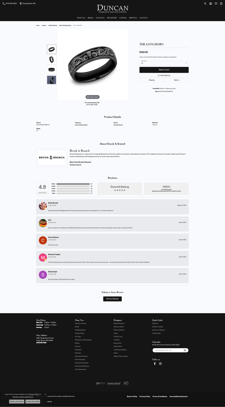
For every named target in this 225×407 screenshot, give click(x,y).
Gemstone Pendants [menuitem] (81, 363)
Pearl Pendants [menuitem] (80, 359)
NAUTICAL (100, 18)
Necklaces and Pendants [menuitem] (83, 340)
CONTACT (143, 18)
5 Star (54, 184)
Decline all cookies (17, 401)
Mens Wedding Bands (65, 25)
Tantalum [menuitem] (117, 340)
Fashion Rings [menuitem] (79, 333)
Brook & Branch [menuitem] (119, 330)
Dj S (49, 220)
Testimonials (156, 333)
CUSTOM (123, 18)
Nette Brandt (53, 203)
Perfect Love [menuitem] (118, 336)
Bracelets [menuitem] (78, 350)
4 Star (54, 186)
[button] (205, 3)
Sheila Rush (52, 272)
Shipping (152, 80)
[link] (9, 3)
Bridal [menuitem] (77, 327)
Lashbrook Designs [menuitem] (120, 350)
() (91, 184)
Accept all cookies (32, 401)
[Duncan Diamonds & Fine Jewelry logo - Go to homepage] (112, 9)
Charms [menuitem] (77, 346)
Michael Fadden (54, 254)
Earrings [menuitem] (78, 336)
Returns (176, 80)
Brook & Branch (118, 125)
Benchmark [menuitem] (118, 343)
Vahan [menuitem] (116, 353)
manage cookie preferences (22, 397)
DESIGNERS (112, 18)
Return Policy (132, 396)
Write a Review (112, 299)
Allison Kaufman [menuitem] (119, 323)
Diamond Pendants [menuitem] (81, 356)
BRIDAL (91, 18)
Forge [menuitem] (116, 333)
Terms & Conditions (159, 396)
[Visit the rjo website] (126, 383)
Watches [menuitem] (78, 353)
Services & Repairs (158, 330)
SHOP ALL (81, 18)
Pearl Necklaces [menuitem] (80, 369)
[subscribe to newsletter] (184, 350)
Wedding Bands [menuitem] (80, 330)
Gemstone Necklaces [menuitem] (82, 366)
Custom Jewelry (157, 327)
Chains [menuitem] (77, 343)
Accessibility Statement (179, 396)
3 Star (54, 188)
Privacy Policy (144, 396)
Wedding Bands (53, 25)
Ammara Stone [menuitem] (119, 327)
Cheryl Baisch (53, 237)
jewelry (44, 25)
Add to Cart (164, 70)
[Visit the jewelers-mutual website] (114, 383)
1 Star (54, 193)
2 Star (54, 191)
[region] (92, 64)
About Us (155, 323)
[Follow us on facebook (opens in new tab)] (154, 363)
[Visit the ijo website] (100, 383)
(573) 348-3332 (92, 105)
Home (37, 25)
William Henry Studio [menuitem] (121, 356)
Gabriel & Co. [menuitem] (118, 346)
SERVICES (133, 18)
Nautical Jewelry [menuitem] (80, 323)
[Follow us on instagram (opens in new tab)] (160, 363)
